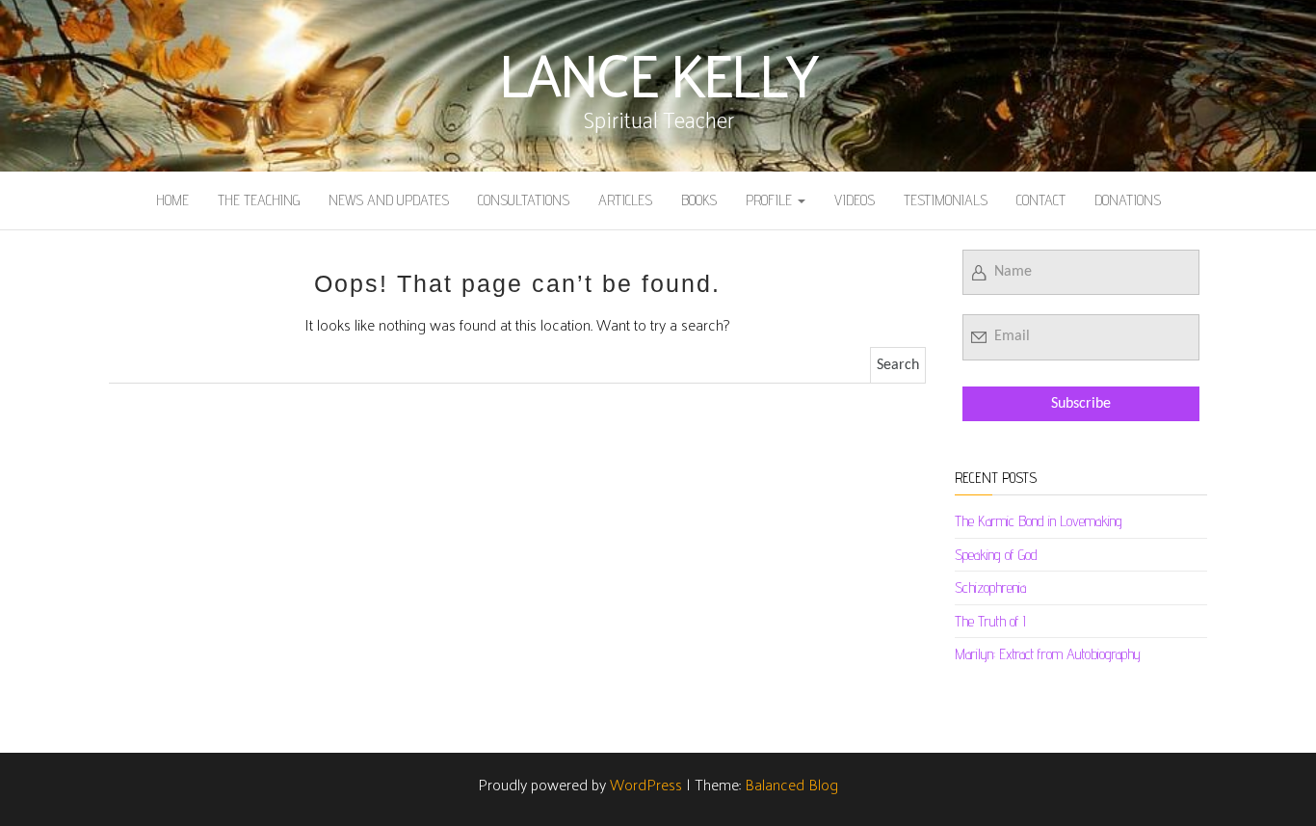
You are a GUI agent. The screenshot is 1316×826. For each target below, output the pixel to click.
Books (699, 200)
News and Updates (389, 200)
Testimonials (945, 200)
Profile (771, 200)
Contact (1041, 200)
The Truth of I (990, 621)
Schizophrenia (990, 587)
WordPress (646, 784)
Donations (1127, 200)
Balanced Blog (791, 784)
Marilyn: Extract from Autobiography (1048, 654)
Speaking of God (996, 555)
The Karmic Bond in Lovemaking (1038, 521)
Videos (854, 200)
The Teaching (259, 200)
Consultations (523, 200)
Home (172, 200)
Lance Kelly (658, 72)
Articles (625, 200)
